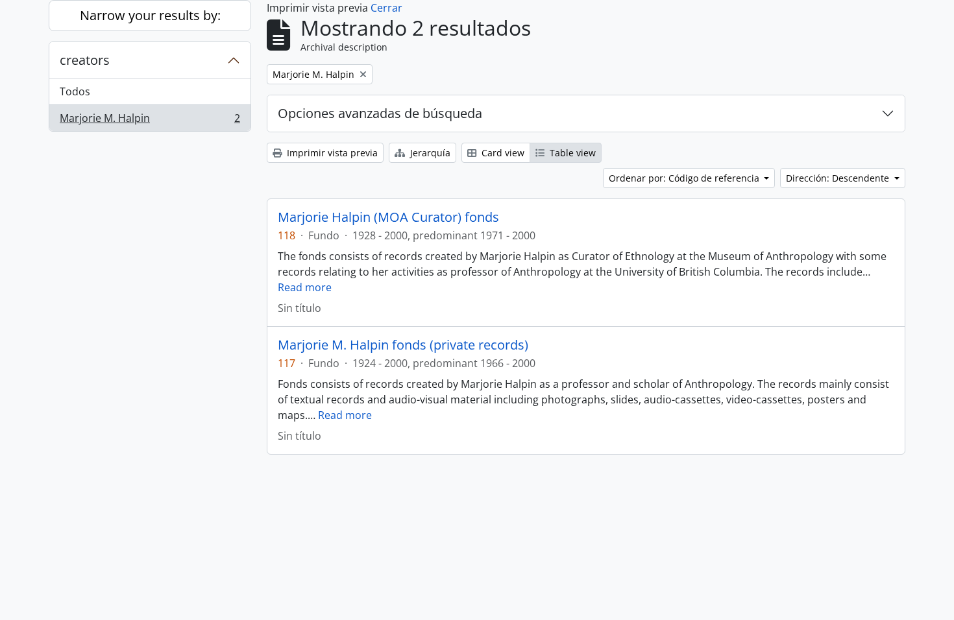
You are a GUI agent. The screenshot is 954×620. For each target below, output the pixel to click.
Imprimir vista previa (331, 153)
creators (85, 60)
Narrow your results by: (150, 15)
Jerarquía (429, 153)
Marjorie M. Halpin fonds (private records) (403, 345)
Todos (75, 91)
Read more (305, 287)
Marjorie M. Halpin (149, 121)
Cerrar (386, 8)
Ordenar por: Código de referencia (685, 178)
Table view (571, 153)
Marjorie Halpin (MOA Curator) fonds (388, 217)
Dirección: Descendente (839, 178)
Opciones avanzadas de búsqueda (380, 113)
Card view (501, 153)
